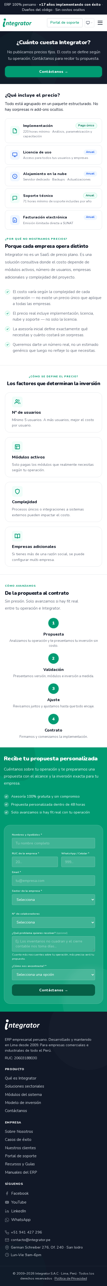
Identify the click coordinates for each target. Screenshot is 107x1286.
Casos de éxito (18, 1139)
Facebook (20, 1193)
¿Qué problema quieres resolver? (40, 933)
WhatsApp (21, 1219)
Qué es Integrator (20, 1078)
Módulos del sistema (23, 1094)
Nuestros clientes (20, 1148)
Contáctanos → (53, 71)
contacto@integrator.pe (30, 1239)
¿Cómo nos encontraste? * (29, 966)
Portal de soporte (64, 22)
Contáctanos (16, 1110)
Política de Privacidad (71, 1278)
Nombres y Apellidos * (27, 835)
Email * (16, 872)
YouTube (18, 1202)
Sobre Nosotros (19, 1131)
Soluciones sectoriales (24, 1086)
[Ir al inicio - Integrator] (17, 22)
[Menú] (100, 22)
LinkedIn (18, 1211)
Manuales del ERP (21, 1172)
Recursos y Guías (20, 1164)
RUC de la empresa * (25, 853)
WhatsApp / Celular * (75, 853)
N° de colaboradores (26, 914)
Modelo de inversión (23, 1102)
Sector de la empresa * (27, 891)
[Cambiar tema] (90, 22)
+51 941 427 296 (26, 1232)
